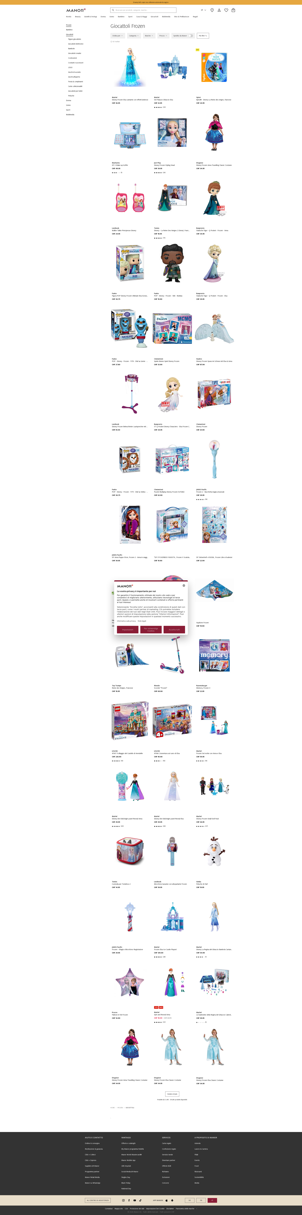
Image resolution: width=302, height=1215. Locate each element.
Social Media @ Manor (129, 1172)
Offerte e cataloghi (128, 1143)
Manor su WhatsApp (92, 1183)
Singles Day (125, 1177)
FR (201, 1200)
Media (197, 1183)
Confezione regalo (169, 1149)
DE (190, 1200)
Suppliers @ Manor (92, 1166)
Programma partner (92, 1172)
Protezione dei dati (137, 1209)
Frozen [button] (120, 1108)
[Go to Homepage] (76, 10)
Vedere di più (172, 1094)
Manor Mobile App (128, 1160)
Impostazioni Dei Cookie (155, 1209)
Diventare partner (168, 1160)
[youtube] (134, 1200)
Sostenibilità (199, 1177)
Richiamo (165, 1172)
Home (112, 1108)
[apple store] (166, 1200)
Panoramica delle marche (185, 1209)
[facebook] (129, 1200)
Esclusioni (166, 1177)
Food (197, 1166)
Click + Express (90, 1160)
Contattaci (109, 1209)
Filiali (196, 1155)
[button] (69, 16)
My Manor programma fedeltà (132, 1149)
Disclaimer (170, 1209)
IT (202, 10)
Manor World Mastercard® (131, 1155)
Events (197, 1160)
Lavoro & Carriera (201, 1149)
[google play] (172, 1200)
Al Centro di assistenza (98, 1200)
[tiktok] (140, 1200)
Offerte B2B (166, 1166)
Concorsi (165, 1183)
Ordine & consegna (92, 1143)
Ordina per (116, 36)
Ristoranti (198, 1172)
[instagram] (123, 1200)
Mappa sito (119, 1209)
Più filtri (202, 36)
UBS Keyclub (126, 1166)
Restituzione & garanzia (94, 1149)
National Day (126, 1189)
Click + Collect (90, 1155)
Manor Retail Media (92, 1177)
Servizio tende (167, 1155)
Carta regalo (166, 1143)
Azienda (197, 1143)
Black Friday (125, 1183)
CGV (126, 1209)
